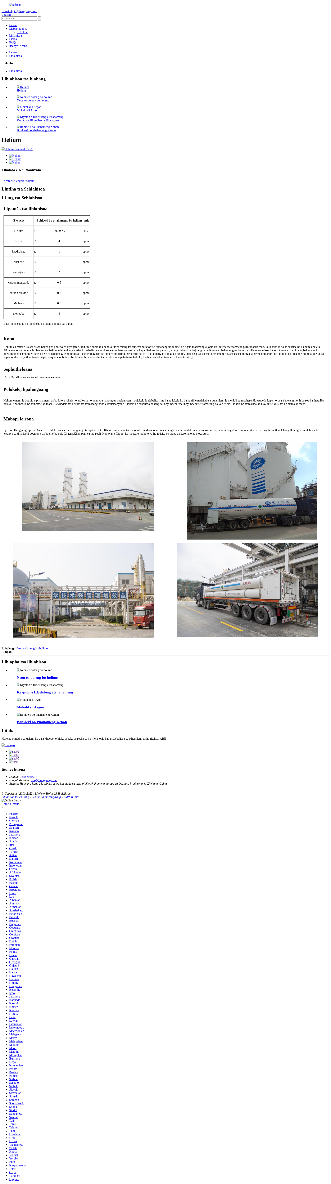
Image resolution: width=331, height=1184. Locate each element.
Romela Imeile (10, 803)
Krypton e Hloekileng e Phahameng (38, 120)
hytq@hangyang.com (44, 780)
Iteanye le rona (18, 45)
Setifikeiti (22, 32)
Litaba (13, 39)
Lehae (13, 25)
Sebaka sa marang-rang (46, 797)
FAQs (12, 42)
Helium (21, 90)
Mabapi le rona (18, 28)
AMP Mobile (71, 797)
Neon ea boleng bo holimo (33, 100)
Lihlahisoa (15, 35)
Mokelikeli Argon (27, 110)
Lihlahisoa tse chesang (15, 797)
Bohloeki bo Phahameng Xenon (36, 130)
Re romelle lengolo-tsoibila (18, 180)
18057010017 (28, 776)
